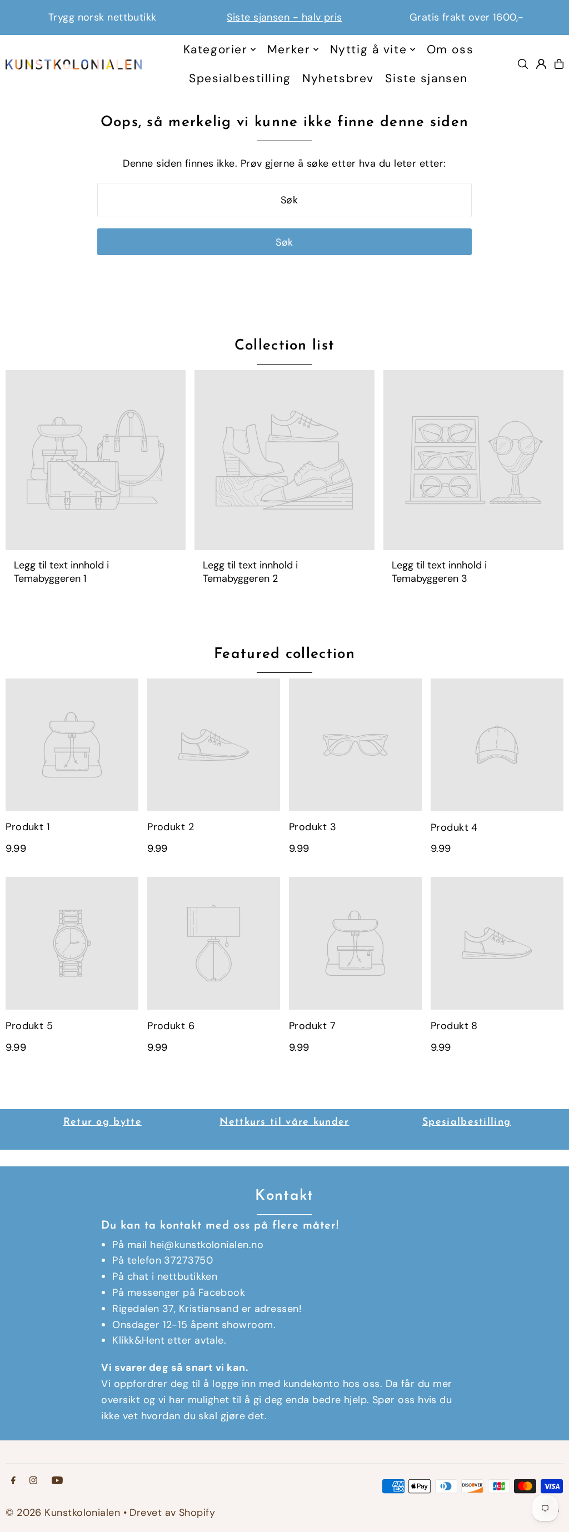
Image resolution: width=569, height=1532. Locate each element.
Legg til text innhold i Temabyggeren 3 (439, 571)
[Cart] (559, 64)
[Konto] (541, 64)
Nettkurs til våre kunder (284, 1122)
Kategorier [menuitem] (215, 49)
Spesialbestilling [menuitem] (240, 78)
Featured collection (284, 654)
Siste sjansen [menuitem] (426, 78)
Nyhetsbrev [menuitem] (338, 78)
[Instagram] (33, 1481)
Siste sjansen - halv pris (284, 17)
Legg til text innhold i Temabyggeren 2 (250, 571)
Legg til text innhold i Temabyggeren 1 (61, 571)
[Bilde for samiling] (96, 460)
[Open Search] (523, 64)
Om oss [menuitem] (450, 49)
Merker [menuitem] (288, 49)
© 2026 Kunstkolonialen (64, 1512)
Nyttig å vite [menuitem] (368, 49)
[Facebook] (13, 1481)
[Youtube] (57, 1481)
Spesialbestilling (466, 1122)
